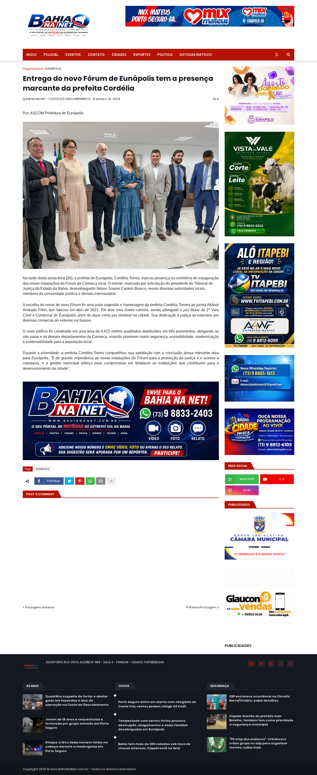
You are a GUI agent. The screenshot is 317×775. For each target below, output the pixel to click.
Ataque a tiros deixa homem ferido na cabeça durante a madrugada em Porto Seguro (76, 746)
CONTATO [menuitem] (96, 54)
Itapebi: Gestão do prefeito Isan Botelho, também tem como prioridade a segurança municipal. (261, 720)
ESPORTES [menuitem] (141, 54)
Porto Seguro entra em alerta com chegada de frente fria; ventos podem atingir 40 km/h (157, 704)
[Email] (100, 481)
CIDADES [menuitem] (119, 54)
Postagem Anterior (40, 607)
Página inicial (33, 68)
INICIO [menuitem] (31, 54)
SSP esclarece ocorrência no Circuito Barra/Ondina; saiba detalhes (259, 698)
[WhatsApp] (90, 481)
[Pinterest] (79, 481)
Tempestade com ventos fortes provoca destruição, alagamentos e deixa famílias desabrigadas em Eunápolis (153, 725)
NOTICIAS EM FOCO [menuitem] (196, 54)
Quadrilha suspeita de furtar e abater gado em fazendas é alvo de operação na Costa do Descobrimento (77, 700)
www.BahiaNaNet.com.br (69, 769)
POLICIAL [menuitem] (51, 54)
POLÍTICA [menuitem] (165, 54)
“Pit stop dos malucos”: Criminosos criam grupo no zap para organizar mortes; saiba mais (258, 743)
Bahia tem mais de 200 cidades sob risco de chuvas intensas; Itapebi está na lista (154, 746)
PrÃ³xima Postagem (201, 607)
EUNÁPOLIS (53, 68)
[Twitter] (69, 481)
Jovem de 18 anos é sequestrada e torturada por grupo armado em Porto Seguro (77, 723)
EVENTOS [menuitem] (73, 54)
